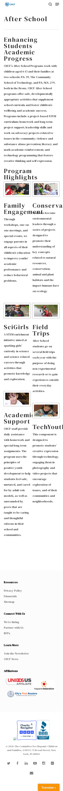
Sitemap (9, 602)
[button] (57, 4)
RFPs (7, 633)
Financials (10, 596)
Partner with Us (13, 627)
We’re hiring (11, 622)
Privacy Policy (13, 590)
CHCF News (11, 659)
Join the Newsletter (16, 653)
